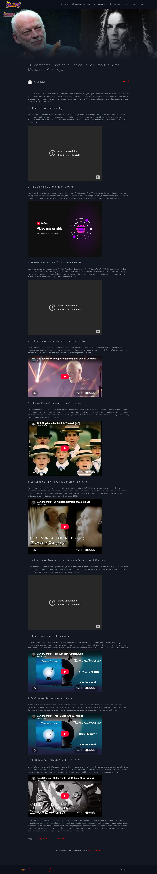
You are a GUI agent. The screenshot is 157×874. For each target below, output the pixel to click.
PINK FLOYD (66, 839)
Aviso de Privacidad (95, 850)
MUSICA (58, 839)
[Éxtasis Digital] (13, 4)
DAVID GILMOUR (48, 839)
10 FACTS (37, 839)
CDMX (29, 869)
